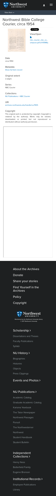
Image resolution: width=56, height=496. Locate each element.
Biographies (19, 358)
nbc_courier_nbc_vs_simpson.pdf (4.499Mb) (39, 41)
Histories (17, 363)
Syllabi (16, 346)
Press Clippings (21, 373)
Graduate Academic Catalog (27, 402)
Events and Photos (27, 380)
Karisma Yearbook (22, 407)
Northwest (18, 432)
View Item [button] (9, 12)
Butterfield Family (22, 467)
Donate (18, 275)
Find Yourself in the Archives (26, 289)
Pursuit (16, 422)
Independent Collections (22, 454)
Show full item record (13, 70)
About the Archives (26, 269)
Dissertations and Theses (25, 336)
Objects (17, 368)
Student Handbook (22, 437)
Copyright (19, 303)
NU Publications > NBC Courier (17, 96)
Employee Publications (24, 484)
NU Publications (25, 392)
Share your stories (25, 281)
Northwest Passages (23, 417)
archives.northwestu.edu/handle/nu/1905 (21, 105)
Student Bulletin (21, 442)
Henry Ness (19, 462)
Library (16, 489)
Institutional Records (28, 479)
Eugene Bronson (21, 472)
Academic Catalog (22, 397)
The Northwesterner (23, 427)
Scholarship (22, 330)
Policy (17, 297)
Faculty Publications (23, 341)
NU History (21, 353)
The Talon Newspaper (24, 412)
